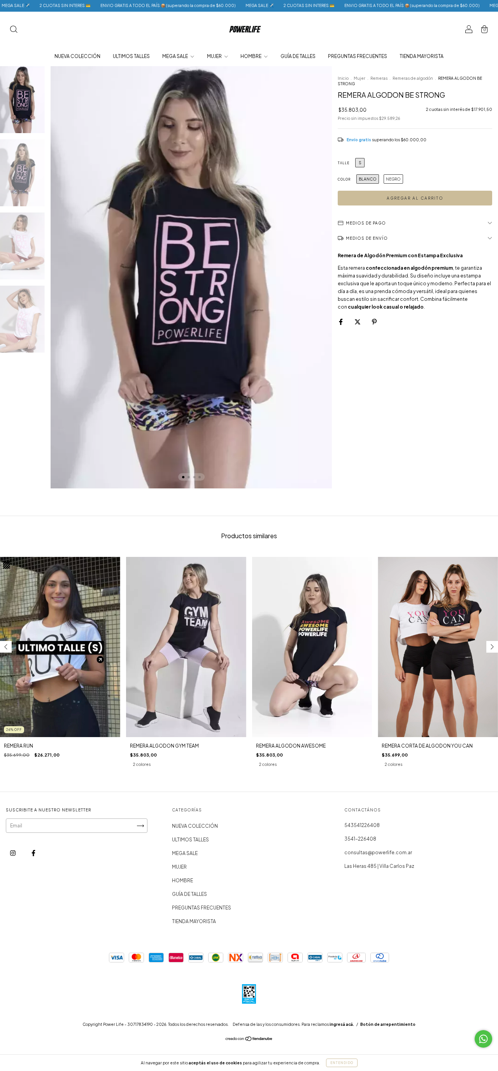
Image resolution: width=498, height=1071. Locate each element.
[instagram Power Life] (13, 853)
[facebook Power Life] (33, 853)
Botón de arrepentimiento (388, 1024)
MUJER (215, 56)
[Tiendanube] (249, 1040)
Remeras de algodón (413, 78)
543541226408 (362, 825)
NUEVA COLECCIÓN (77, 56)
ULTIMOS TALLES (131, 56)
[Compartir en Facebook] (341, 322)
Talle (343, 163)
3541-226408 (360, 839)
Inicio (343, 78)
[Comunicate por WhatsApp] (483, 1039)
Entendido (341, 1063)
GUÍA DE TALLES (298, 56)
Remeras (379, 78)
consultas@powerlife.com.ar (378, 852)
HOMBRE (251, 56)
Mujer (359, 78)
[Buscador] (14, 30)
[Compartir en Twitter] (357, 322)
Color (344, 179)
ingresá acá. (342, 1024)
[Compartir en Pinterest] (374, 322)
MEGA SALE (175, 56)
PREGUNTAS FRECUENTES (357, 56)
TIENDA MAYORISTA (422, 56)
